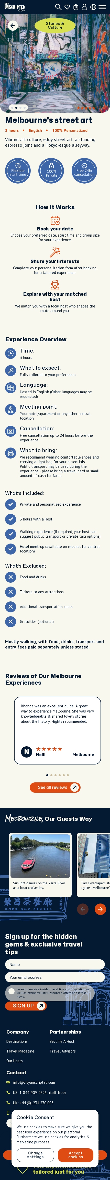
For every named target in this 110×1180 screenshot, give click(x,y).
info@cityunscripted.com (34, 1082)
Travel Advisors (63, 1051)
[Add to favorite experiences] (22, 1169)
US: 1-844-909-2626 (39, 1092)
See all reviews (52, 787)
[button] (12, 108)
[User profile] (84, 7)
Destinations (17, 1041)
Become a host (62, 1041)
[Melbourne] (13, 25)
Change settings (35, 1155)
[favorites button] (67, 7)
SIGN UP (23, 1006)
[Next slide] (100, 909)
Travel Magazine (20, 1051)
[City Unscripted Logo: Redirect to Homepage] (15, 7)
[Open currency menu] (93, 7)
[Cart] (75, 7)
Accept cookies (75, 1155)
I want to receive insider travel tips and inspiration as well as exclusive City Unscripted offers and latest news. (53, 992)
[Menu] (102, 7)
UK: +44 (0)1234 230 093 (33, 1102)
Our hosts (14, 1060)
